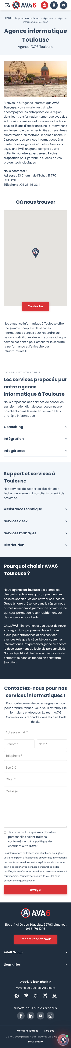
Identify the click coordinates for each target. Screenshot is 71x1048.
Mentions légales (27, 1030)
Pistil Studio (35, 1041)
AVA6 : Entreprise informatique (22, 18)
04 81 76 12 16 (35, 929)
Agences (48, 18)
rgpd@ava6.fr (27, 880)
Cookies (49, 1030)
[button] (36, 253)
